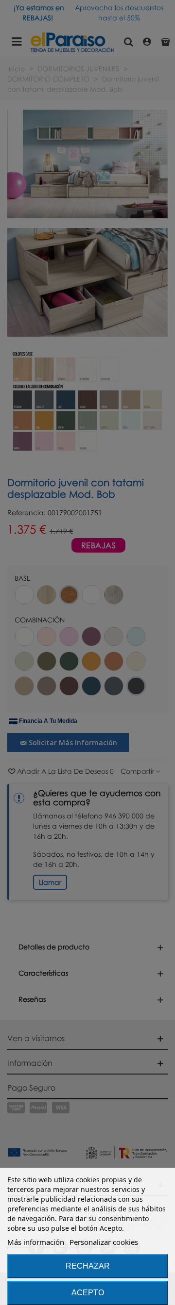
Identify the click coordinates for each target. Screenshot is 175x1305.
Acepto (87, 1293)
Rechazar (88, 1266)
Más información (35, 1242)
